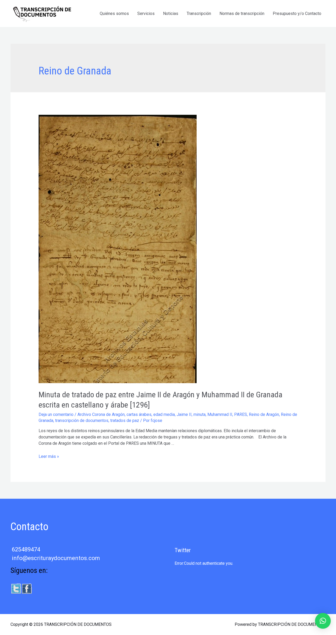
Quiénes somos (114, 13)
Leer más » (49, 456)
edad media (164, 414)
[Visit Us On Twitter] (15, 588)
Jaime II (184, 414)
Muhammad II (219, 414)
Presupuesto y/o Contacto (297, 13)
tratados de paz (124, 420)
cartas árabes (139, 414)
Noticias (170, 13)
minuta (199, 414)
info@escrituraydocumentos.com (56, 558)
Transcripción (199, 13)
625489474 (26, 549)
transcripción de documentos (81, 420)
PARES (240, 414)
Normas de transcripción (241, 13)
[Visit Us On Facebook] (26, 588)
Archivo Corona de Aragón (101, 414)
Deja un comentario (56, 414)
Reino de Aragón (264, 414)
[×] (323, 621)
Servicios (146, 13)
